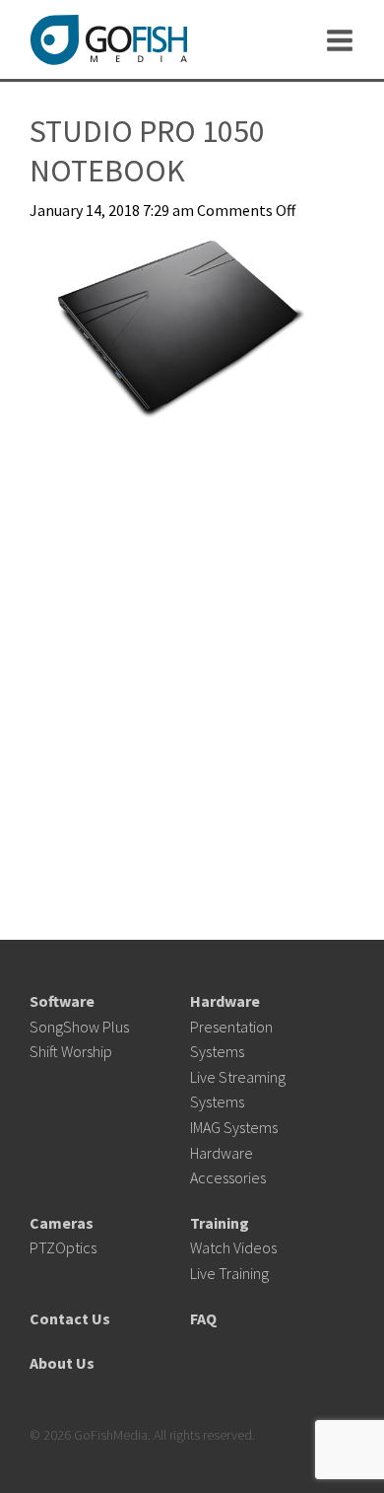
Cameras (62, 1223)
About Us (62, 1363)
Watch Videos (233, 1247)
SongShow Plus (79, 1026)
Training (219, 1223)
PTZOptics (63, 1247)
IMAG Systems (234, 1127)
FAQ (203, 1318)
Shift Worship (71, 1051)
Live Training (229, 1273)
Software (62, 1001)
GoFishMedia (108, 40)
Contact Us (70, 1318)
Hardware (225, 1001)
